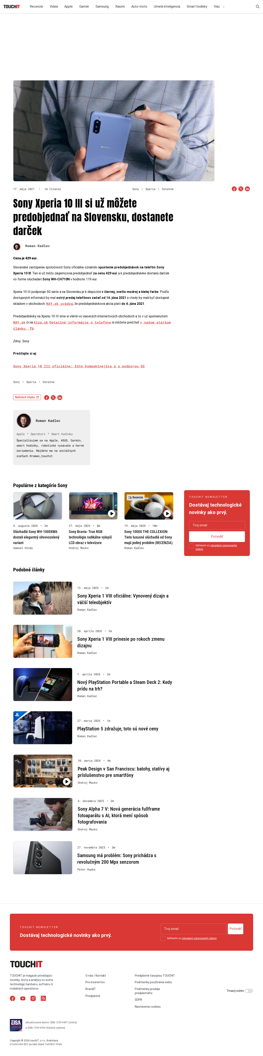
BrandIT (90, 989)
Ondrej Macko (79, 548)
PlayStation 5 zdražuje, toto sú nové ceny (117, 729)
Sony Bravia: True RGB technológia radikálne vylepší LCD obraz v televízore (90, 537)
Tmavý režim (236, 990)
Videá (54, 6)
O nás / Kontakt (95, 975)
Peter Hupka (86, 869)
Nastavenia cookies (148, 1006)
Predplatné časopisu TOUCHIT (155, 975)
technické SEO (20, 1044)
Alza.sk (41, 322)
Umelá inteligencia (167, 6)
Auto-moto (139, 6)
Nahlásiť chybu (25, 397)
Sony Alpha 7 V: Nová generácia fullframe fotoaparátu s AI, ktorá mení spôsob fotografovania (119, 815)
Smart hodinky (197, 6)
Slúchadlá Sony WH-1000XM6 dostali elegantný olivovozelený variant (36, 537)
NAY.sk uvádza (59, 303)
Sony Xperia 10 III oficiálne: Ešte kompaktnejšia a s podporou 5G (79, 366)
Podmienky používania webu (153, 982)
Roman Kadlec (37, 246)
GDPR (138, 999)
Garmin (84, 6)
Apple (68, 6)
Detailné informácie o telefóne (80, 322)
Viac (217, 6)
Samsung (102, 6)
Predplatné (92, 996)
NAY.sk (19, 322)
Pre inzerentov (95, 982)
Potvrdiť (217, 536)
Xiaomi (120, 6)
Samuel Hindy (23, 548)
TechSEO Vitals (53, 1044)
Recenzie (36, 6)
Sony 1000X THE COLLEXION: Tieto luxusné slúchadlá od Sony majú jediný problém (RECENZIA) (148, 537)
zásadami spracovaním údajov (199, 938)
